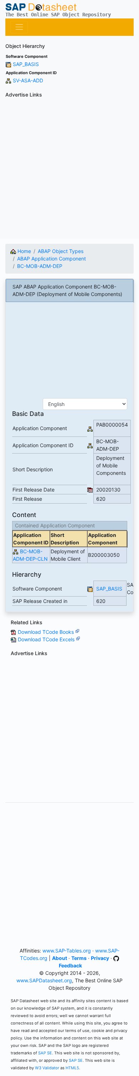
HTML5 (72, 1067)
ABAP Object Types (60, 251)
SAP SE (45, 1052)
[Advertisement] (69, 169)
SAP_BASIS (26, 64)
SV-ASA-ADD (28, 80)
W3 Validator (47, 1067)
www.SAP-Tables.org (66, 951)
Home (23, 251)
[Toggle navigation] (19, 27)
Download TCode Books (46, 632)
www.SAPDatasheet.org (44, 980)
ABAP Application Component (51, 259)
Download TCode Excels (47, 639)
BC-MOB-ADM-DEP (39, 266)
